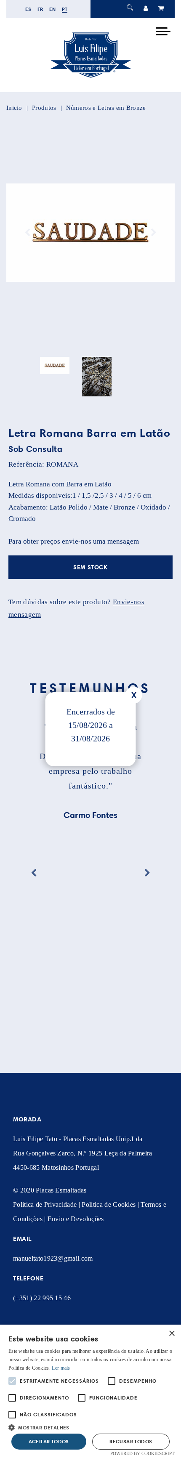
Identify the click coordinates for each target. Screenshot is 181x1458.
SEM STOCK (90, 567)
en (52, 9)
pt (65, 9)
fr (40, 9)
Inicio (14, 107)
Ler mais (61, 1368)
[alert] (90, 1391)
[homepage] (90, 78)
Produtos (44, 107)
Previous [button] (27, 232)
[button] (90, 1426)
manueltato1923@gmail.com (53, 1258)
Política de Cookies (109, 1204)
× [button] (171, 1334)
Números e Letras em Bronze (106, 107)
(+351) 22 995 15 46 (42, 1297)
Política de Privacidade (45, 1204)
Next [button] (153, 232)
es (28, 9)
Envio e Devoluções (76, 1218)
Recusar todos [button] (130, 1441)
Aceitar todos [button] (49, 1441)
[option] (90, 232)
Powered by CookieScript (142, 1453)
